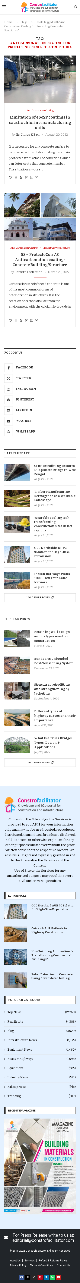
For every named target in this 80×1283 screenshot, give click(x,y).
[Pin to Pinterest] (26, 178)
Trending (41, 1096)
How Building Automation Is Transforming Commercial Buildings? (52, 955)
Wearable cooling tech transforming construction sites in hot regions (53, 524)
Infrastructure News (41, 1040)
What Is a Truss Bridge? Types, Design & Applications (53, 742)
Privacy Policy (18, 1265)
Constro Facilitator (28, 272)
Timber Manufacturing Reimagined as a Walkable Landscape (55, 496)
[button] (9, 1166)
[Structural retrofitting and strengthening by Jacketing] (17, 690)
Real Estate (41, 1021)
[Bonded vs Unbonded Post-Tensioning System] (17, 665)
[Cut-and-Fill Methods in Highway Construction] (15, 934)
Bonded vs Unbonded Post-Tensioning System (54, 661)
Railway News (41, 1087)
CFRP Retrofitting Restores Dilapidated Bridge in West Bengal (55, 470)
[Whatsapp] (52, 1277)
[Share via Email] (36, 178)
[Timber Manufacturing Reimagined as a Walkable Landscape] (17, 498)
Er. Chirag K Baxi (27, 134)
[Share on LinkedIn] (31, 178)
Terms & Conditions (41, 1265)
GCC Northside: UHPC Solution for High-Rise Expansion (52, 552)
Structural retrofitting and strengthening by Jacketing (52, 689)
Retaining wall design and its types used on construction (52, 636)
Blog (41, 1031)
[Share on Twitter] (21, 178)
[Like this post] (10, 178)
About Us (15, 1260)
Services (30, 1260)
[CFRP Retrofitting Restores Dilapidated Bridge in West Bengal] (17, 472)
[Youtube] (58, 1277)
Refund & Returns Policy (53, 1260)
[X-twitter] (27, 1277)
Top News (41, 1012)
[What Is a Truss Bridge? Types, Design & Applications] (17, 744)
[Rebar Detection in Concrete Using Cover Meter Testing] (15, 980)
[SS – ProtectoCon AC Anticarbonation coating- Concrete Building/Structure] (40, 216)
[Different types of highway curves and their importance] (17, 717)
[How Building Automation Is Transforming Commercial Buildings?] (15, 957)
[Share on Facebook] (16, 178)
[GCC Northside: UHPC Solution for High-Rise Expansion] (17, 554)
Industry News (41, 1077)
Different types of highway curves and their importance (55, 715)
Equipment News (41, 1049)
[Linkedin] (46, 1277)
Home (8, 22)
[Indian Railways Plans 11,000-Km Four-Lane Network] (17, 580)
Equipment (41, 1068)
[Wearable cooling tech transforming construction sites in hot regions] (17, 524)
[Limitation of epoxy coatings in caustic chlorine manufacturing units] (40, 79)
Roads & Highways (41, 1059)
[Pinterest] (40, 1277)
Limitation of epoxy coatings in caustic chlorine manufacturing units (40, 122)
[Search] (76, 7)
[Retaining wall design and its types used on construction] (17, 638)
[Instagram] (33, 1277)
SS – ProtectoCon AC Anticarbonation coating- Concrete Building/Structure (40, 259)
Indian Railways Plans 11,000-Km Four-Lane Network (52, 578)
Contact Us (63, 1265)
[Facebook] (21, 1277)
